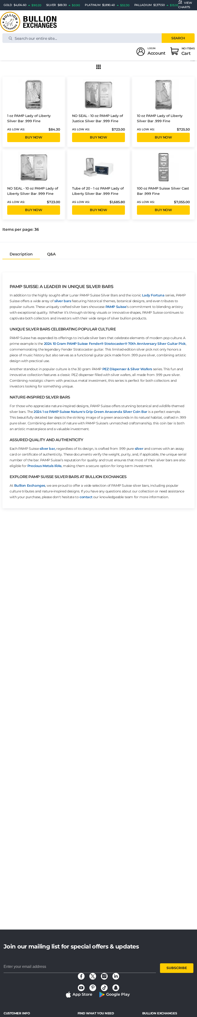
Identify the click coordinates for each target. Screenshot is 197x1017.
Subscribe (176, 968)
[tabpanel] (98, 383)
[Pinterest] (92, 987)
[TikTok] (104, 987)
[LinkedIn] (115, 976)
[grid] (98, 66)
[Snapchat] (115, 987)
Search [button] (178, 38)
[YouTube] (81, 987)
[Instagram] (104, 976)
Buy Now (33, 137)
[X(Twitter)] (92, 976)
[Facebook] (81, 976)
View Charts (185, 5)
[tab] (21, 254)
